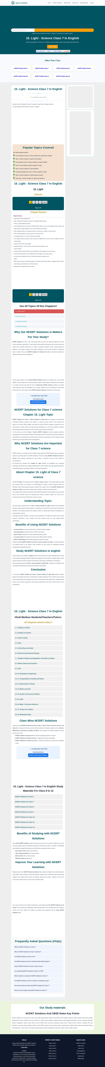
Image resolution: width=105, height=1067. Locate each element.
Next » (44, 202)
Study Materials (84, 2)
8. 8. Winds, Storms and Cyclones (26, 663)
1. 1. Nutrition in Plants (22, 627)
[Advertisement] (52, 16)
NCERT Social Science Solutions (38, 755)
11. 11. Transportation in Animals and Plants (29, 679)
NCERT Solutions (57, 2)
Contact (92, 2)
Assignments (81, 1056)
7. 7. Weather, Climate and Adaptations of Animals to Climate (34, 658)
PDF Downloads (81, 1053)
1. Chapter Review (20, 311)
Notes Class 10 (52, 1053)
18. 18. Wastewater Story (23, 714)
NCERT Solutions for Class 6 (24, 796)
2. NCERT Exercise (20, 316)
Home (49, 2)
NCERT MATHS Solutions (38, 402)
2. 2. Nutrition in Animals (23, 633)
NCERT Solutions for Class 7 (24, 802)
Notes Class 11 (52, 1056)
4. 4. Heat (18, 643)
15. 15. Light (19, 699)
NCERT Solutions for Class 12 (25, 827)
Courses (24, 1050)
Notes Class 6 (52, 1043)
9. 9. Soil (18, 668)
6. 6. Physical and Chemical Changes (27, 653)
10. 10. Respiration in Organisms (25, 673)
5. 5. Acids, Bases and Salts (24, 648)
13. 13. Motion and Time (23, 689)
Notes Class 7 (52, 1045)
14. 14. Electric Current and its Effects (27, 694)
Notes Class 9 (52, 1051)
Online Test (75, 2)
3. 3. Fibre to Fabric (21, 638)
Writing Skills (81, 1058)
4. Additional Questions (21, 326)
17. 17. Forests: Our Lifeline (24, 709)
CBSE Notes (67, 2)
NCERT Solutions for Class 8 (24, 807)
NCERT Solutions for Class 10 (25, 817)
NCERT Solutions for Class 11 (25, 822)
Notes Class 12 (52, 1058)
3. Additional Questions (21, 321)
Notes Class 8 (52, 1048)
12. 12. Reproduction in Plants (25, 684)
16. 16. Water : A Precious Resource (26, 704)
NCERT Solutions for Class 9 (24, 812)
